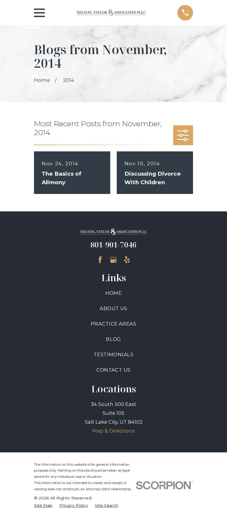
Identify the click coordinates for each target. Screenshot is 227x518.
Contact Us (113, 370)
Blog (113, 339)
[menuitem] (43, 505)
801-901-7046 (113, 244)
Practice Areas (113, 324)
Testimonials (113, 354)
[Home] (111, 12)
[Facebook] (100, 259)
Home (113, 293)
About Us (113, 308)
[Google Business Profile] (113, 259)
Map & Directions (113, 431)
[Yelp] (127, 259)
